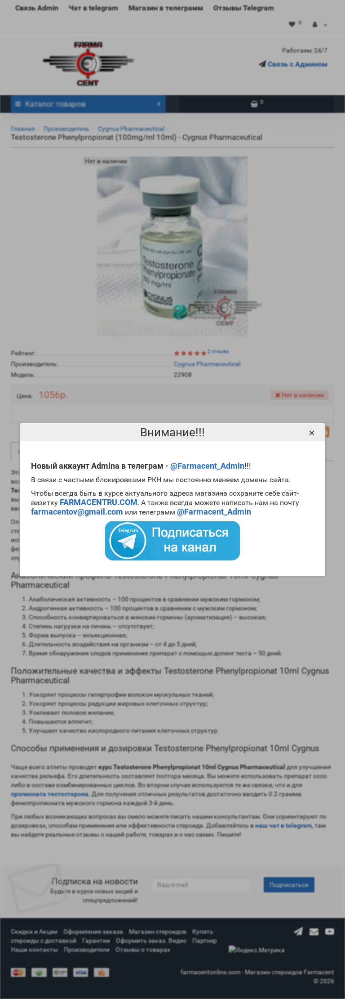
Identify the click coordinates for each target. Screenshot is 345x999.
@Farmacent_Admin (207, 465)
